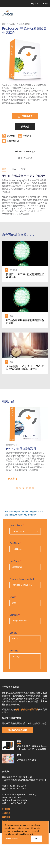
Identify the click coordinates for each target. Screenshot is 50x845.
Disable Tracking (12, 838)
